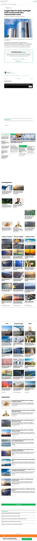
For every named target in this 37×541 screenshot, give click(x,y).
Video (11, 4)
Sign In (23, 59)
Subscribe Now (27, 539)
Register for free (18, 61)
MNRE (14, 75)
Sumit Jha (9, 18)
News (2, 4)
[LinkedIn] (20, 533)
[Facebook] (17, 533)
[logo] (3, 1)
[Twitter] (18, 533)
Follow (5, 39)
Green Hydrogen (7, 75)
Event (8, 4)
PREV (6, 78)
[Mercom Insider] (8, 8)
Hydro (11, 75)
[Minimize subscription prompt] (35, 538)
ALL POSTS (18, 78)
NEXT (31, 78)
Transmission (24, 75)
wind (28, 75)
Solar (21, 75)
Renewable (17, 75)
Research (5, 4)
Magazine (14, 4)
